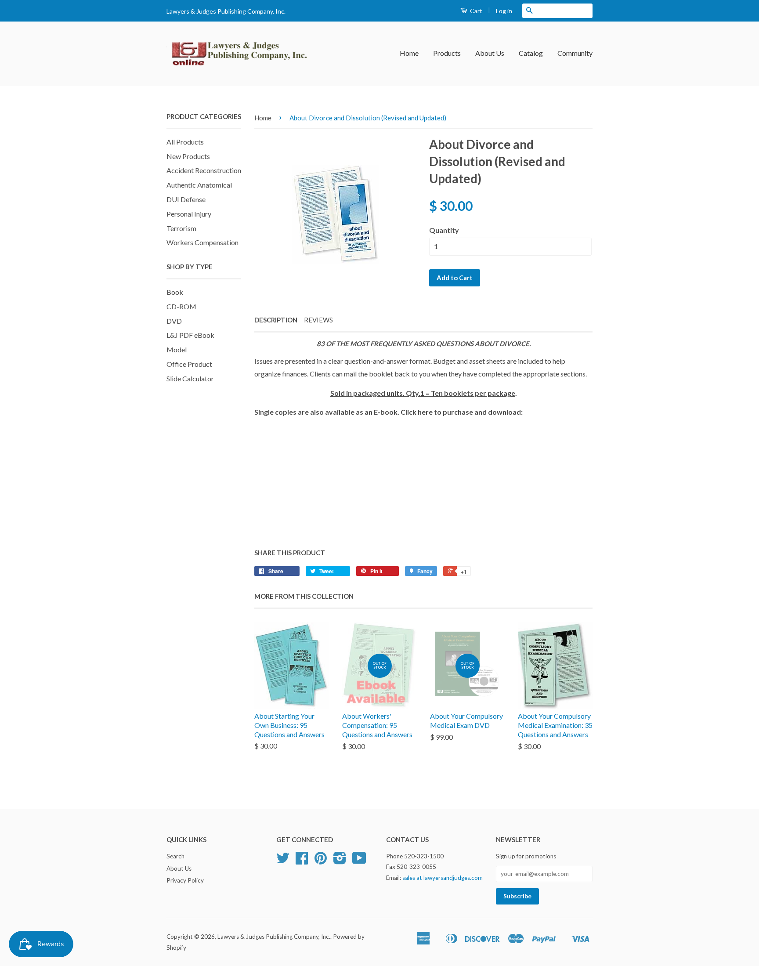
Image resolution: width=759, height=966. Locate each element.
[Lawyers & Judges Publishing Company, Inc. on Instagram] (340, 861)
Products (447, 53)
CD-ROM (181, 306)
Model (176, 349)
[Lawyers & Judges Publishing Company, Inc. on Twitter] (282, 861)
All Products (185, 141)
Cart (475, 10)
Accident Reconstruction (203, 170)
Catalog (531, 53)
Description (275, 320)
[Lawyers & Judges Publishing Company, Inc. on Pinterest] (320, 861)
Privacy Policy (185, 880)
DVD (174, 321)
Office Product (189, 364)
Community (575, 53)
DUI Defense (186, 199)
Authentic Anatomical (199, 185)
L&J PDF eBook (190, 335)
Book (174, 292)
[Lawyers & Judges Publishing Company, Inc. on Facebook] (301, 861)
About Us (489, 53)
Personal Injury (188, 214)
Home (409, 53)
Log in (504, 10)
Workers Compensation (202, 242)
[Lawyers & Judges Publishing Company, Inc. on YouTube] (359, 861)
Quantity (444, 230)
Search (175, 856)
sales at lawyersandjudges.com (442, 877)
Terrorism (181, 228)
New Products (188, 156)
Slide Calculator (190, 378)
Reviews (318, 320)
